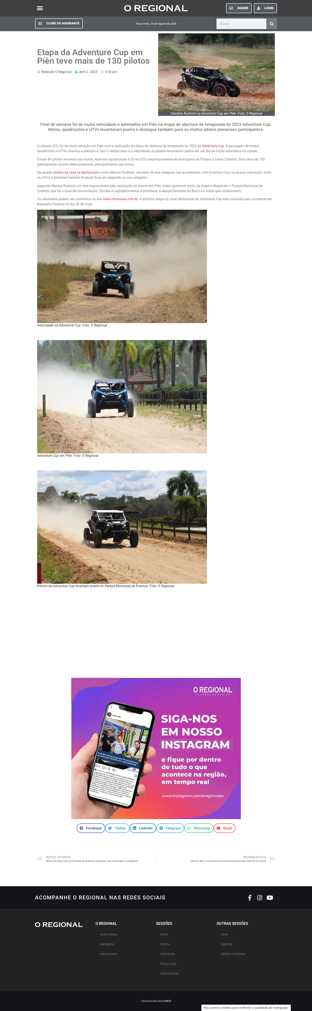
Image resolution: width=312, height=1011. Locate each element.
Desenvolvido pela (156, 1001)
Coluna (165, 944)
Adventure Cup (213, 146)
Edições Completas (233, 954)
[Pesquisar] (271, 23)
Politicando (167, 954)
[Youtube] (270, 897)
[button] (40, 8)
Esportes (226, 944)
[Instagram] (260, 897)
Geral (163, 934)
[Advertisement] (156, 635)
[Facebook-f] (250, 897)
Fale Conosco (109, 954)
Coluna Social (169, 973)
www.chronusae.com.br (120, 199)
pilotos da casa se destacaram (76, 172)
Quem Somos (108, 934)
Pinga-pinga (168, 964)
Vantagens (107, 944)
